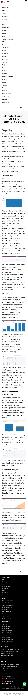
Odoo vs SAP (5, 628)
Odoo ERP (5, 624)
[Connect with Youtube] (22, 687)
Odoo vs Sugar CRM (7, 639)
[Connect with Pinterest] (11, 687)
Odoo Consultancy (7, 614)
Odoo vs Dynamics (7, 630)
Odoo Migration (6, 611)
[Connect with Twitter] (7, 687)
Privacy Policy (18, 694)
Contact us (5, 588)
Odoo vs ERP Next (7, 633)
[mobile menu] (26, 1)
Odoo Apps (5, 582)
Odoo (3, 579)
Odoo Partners (6, 586)
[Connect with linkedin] (14, 687)
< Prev (20, 107)
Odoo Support (6, 609)
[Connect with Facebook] (3, 687)
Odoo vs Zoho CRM (7, 641)
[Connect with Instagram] (18, 687)
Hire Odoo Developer (8, 603)
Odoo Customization (8, 601)
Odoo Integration (7, 607)
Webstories (5, 592)
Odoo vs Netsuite (7, 635)
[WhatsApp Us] (24, 684)
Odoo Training (6, 616)
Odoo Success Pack (7, 584)
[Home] (7, 3)
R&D (3, 590)
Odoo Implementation (8, 605)
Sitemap (4, 595)
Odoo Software (6, 626)
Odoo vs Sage (6, 637)
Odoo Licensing (6, 618)
